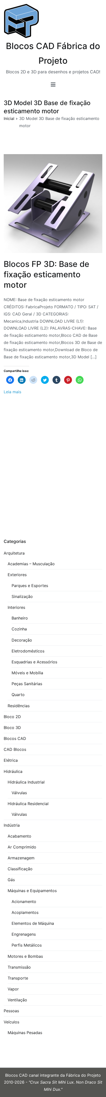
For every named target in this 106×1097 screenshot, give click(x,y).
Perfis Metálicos (27, 945)
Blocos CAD (15, 738)
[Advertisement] (53, 468)
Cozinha (19, 628)
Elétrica (11, 760)
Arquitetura (14, 553)
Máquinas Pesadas (25, 1032)
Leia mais (12, 391)
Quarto (18, 694)
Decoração (22, 640)
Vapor (13, 988)
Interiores (16, 607)
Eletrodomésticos (28, 650)
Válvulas (19, 792)
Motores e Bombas (25, 956)
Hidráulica (13, 771)
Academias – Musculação (31, 563)
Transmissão (19, 967)
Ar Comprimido (22, 846)
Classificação (20, 868)
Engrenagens (24, 934)
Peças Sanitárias (27, 683)
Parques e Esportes (30, 585)
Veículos (11, 1021)
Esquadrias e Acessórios (34, 661)
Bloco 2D (12, 716)
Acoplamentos (25, 912)
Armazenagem (21, 857)
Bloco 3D (12, 727)
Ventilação (17, 999)
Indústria (12, 825)
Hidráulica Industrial (26, 782)
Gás (11, 879)
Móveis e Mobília (27, 672)
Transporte (18, 978)
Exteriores (17, 574)
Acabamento (19, 836)
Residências (19, 705)
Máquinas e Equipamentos (32, 890)
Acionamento (24, 901)
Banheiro (20, 618)
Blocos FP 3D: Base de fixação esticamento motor (46, 274)
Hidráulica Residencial (28, 803)
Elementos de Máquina (33, 923)
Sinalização (22, 596)
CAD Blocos (15, 749)
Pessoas (11, 1010)
